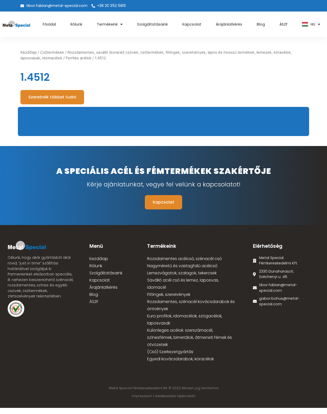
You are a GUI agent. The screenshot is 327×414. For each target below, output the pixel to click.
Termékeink (107, 24)
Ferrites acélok (78, 58)
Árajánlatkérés (229, 24)
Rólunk (76, 24)
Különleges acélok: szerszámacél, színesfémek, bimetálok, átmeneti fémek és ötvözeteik (189, 337)
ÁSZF (283, 24)
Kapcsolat (191, 24)
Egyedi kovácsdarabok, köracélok (180, 359)
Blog (261, 24)
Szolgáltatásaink (152, 24)
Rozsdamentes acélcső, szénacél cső (184, 259)
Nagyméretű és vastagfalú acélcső (182, 266)
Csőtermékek (52, 52)
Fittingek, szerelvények (168, 294)
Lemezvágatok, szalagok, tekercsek (182, 273)
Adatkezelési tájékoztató (175, 396)
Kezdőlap (28, 52)
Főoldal (49, 24)
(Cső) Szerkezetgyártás (170, 352)
